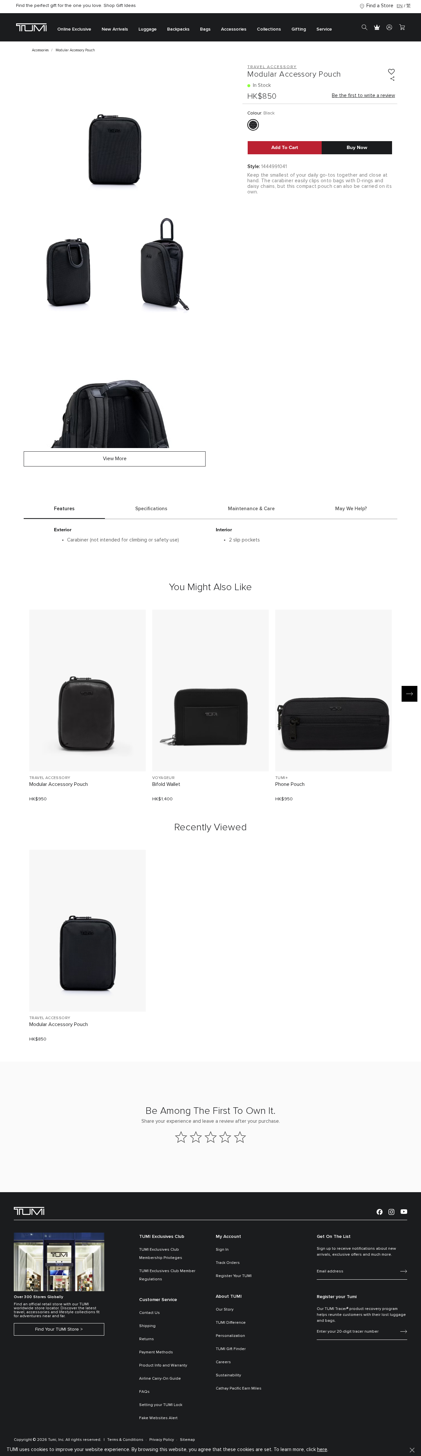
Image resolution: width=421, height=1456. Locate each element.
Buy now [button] (357, 147)
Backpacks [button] (178, 29)
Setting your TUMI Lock (160, 1405)
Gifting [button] (298, 29)
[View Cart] (402, 27)
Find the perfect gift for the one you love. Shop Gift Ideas (76, 5)
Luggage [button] (147, 29)
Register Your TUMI (234, 1276)
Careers (223, 1362)
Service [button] (324, 29)
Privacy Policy (161, 1440)
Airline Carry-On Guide (160, 1379)
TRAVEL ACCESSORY (49, 778)
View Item (87, 755)
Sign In (222, 1250)
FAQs (144, 1392)
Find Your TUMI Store (57, 1329)
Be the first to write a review (363, 95)
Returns (146, 1339)
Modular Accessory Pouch (58, 784)
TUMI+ (281, 778)
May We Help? (351, 508)
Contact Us (149, 1313)
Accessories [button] (233, 29)
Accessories (40, 50)
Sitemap (187, 1440)
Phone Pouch (290, 784)
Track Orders (228, 1263)
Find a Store (379, 5)
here (322, 1449)
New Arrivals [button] (115, 29)
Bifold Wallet (166, 784)
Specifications (151, 508)
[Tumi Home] (31, 27)
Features (64, 508)
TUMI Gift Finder (231, 1349)
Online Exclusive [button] (74, 29)
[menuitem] (74, 27)
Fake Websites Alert (158, 1418)
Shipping (147, 1326)
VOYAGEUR (163, 778)
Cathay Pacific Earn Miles (238, 1389)
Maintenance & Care (251, 508)
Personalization (230, 1336)
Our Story (225, 1310)
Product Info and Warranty (163, 1366)
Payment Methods (156, 1352)
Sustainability (228, 1375)
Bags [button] (205, 29)
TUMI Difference (231, 1323)
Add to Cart (284, 147)
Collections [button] (269, 29)
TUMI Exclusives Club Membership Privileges (160, 1254)
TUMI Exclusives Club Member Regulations (167, 1275)
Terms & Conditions (125, 1440)
